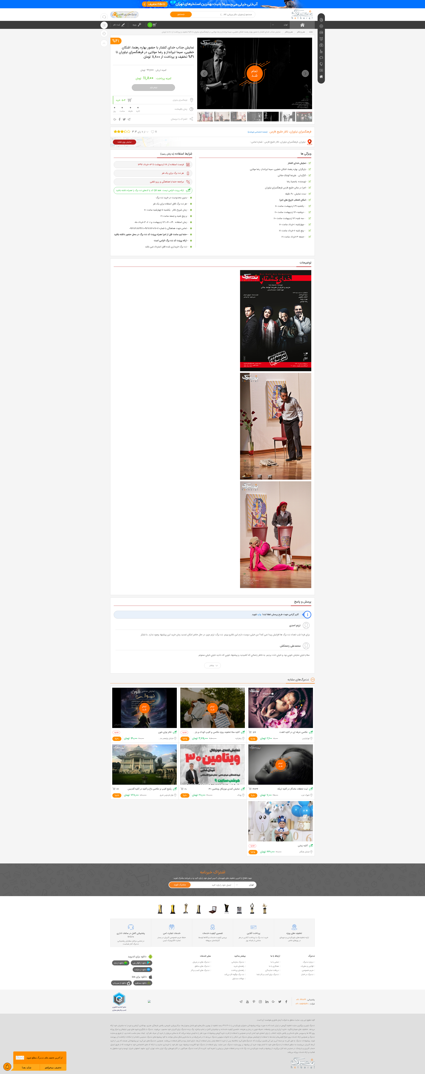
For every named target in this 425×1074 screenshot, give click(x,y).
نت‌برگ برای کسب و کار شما (268, 974)
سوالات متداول (238, 978)
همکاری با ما (274, 966)
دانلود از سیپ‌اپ (119, 983)
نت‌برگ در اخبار (307, 974)
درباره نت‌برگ (308, 962)
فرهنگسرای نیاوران (180, 100)
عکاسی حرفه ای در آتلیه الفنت (293, 732)
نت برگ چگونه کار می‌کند (234, 974)
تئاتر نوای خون (164, 732)
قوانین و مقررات (307, 966)
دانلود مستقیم (140, 983)
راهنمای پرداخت (237, 970)
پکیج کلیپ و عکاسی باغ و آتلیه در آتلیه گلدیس (149, 789)
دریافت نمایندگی (272, 970)
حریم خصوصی (307, 970)
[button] (204, 73)
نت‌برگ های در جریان (201, 962)
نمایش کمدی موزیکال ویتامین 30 (224, 789)
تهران (286, 24)
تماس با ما (275, 962)
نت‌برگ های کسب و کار (200, 970)
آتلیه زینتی (303, 845)
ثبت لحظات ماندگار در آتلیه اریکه (292, 789)
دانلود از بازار (119, 963)
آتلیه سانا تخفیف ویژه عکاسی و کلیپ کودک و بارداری (216, 732)
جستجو (180, 14)
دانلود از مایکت (140, 969)
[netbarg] (303, 1063)
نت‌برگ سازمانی (237, 962)
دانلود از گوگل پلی (139, 963)
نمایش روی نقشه (124, 142)
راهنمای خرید (239, 966)
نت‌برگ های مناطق (202, 966)
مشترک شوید (180, 885)
